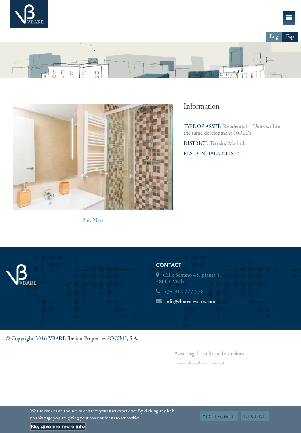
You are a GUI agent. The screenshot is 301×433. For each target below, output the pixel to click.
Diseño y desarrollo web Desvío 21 (199, 363)
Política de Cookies (223, 354)
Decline (255, 416)
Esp (290, 37)
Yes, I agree (219, 416)
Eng (273, 37)
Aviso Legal (186, 354)
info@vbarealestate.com (190, 302)
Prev (86, 220)
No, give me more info (58, 426)
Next (98, 220)
